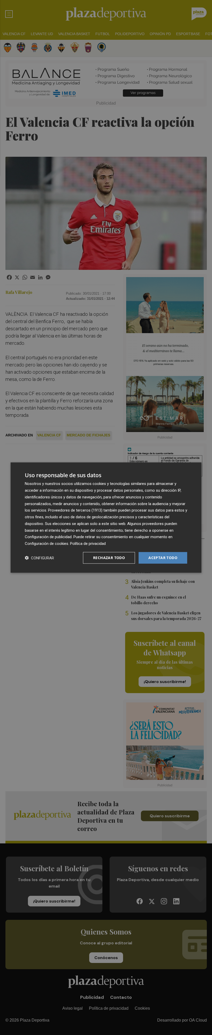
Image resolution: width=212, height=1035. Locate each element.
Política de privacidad (88, 543)
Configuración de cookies (46, 543)
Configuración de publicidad (48, 537)
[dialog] (106, 517)
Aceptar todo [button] (162, 557)
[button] (39, 558)
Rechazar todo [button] (109, 557)
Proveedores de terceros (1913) (75, 510)
